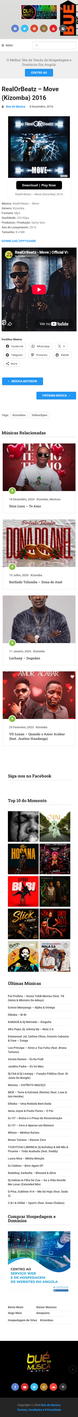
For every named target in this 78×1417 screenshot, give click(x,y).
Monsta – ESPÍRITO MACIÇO (27, 1085)
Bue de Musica (15, 106)
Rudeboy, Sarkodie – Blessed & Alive (32, 1173)
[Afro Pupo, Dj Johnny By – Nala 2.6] (55, 957)
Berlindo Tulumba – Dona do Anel (35, 582)
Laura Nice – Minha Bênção (26, 1158)
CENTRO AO (39, 72)
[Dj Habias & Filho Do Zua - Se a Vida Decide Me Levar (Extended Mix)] (23, 957)
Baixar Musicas (46, 1307)
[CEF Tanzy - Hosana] (23, 859)
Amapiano (43, 1313)
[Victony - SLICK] (23, 924)
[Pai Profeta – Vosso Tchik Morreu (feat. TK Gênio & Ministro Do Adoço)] (55, 859)
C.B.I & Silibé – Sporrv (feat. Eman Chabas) (36, 1203)
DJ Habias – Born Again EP (25, 1165)
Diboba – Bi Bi (17, 1014)
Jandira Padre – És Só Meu (25, 1066)
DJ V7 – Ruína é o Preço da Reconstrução (35, 1118)
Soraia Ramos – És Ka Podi (25, 1059)
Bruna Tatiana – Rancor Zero (27, 1140)
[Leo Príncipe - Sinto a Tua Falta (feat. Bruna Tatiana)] (55, 924)
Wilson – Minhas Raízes (23, 1132)
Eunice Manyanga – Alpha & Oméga (31, 1007)
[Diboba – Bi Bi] (23, 892)
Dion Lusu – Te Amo (25, 506)
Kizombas (19, 415)
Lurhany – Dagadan (24, 658)
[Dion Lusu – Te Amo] (39, 467)
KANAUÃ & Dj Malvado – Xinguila (29, 1022)
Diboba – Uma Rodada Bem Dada (29, 1103)
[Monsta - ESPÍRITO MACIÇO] (23, 827)
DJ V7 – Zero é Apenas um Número (31, 1125)
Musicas (55, 499)
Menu (9, 45)
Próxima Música (54, 395)
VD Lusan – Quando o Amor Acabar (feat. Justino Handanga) (37, 736)
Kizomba (42, 499)
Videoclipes (39, 415)
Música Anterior (24, 381)
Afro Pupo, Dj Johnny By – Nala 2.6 (30, 1029)
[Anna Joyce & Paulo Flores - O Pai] (55, 827)
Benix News (15, 1307)
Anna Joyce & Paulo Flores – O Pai (30, 1111)
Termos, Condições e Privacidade (39, 1409)
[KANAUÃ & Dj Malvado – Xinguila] (55, 892)
